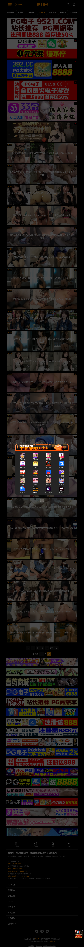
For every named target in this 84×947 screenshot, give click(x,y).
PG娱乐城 (22, 467)
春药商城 (48, 459)
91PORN (35, 492)
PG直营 (62, 476)
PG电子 (22, 476)
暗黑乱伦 (48, 484)
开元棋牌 (48, 467)
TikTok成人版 (48, 492)
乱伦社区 (22, 492)
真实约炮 (35, 459)
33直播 (22, 484)
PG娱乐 (35, 476)
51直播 (35, 484)
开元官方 (48, 476)
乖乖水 (62, 459)
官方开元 (61, 467)
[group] (78, 934)
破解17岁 (61, 484)
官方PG (35, 467)
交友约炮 (22, 459)
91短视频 (61, 492)
